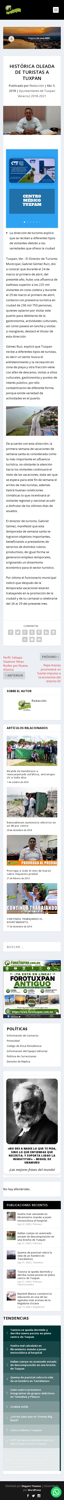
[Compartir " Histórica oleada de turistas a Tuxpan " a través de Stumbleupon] (24, 639)
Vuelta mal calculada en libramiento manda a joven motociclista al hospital (34, 1217)
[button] (56, 1492)
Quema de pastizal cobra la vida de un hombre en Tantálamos (34, 1256)
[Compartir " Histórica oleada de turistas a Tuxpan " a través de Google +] (24, 632)
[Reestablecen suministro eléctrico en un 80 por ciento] (32, 802)
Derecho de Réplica (18, 1061)
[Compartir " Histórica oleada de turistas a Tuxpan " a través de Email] (32, 639)
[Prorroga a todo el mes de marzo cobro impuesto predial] (32, 850)
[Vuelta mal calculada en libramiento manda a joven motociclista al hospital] (11, 1216)
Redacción (37, 85)
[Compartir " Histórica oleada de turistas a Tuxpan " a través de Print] (39, 639)
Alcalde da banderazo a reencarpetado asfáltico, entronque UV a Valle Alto (31, 774)
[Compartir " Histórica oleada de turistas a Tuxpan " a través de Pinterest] (39, 632)
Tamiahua (38, 1262)
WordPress (34, 1490)
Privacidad (13, 1040)
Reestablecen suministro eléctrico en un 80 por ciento (31, 824)
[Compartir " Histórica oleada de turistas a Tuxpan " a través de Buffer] (53, 632)
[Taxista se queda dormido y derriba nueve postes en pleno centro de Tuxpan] (11, 1274)
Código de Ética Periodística (24, 1046)
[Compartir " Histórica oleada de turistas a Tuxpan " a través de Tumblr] (32, 632)
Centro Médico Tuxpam (32, 200)
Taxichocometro (25, 1284)
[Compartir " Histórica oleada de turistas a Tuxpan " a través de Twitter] (17, 632)
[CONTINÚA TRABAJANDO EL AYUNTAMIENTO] (32, 898)
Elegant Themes (31, 1486)
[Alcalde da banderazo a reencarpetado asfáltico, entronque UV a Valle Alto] (32, 750)
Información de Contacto (22, 1035)
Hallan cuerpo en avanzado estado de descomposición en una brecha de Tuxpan (35, 1236)
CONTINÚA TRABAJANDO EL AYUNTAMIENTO (24, 920)
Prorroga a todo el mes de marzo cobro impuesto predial (29, 872)
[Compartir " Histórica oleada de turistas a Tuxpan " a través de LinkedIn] (46, 632)
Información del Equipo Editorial (27, 1051)
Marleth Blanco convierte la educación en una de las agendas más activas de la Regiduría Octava (34, 1298)
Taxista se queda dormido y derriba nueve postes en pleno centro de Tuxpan (36, 1275)
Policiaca (37, 1224)
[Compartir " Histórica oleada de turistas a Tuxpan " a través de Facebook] (10, 632)
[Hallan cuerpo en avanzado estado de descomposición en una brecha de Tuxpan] (11, 1235)
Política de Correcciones (21, 1056)
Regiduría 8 (38, 1306)
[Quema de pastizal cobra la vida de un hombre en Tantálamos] (11, 1254)
